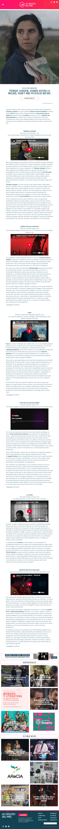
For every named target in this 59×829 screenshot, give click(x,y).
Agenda (23, 815)
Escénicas (53, 813)
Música (40, 813)
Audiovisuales (42, 820)
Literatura (41, 815)
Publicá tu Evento (29, 820)
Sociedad (53, 815)
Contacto (53, 820)
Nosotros (53, 817)
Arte (39, 817)
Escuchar (9, 304)
